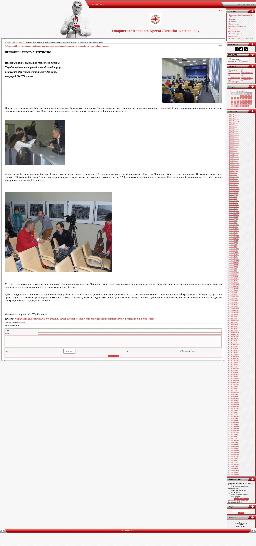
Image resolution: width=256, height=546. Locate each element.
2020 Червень (234, 326)
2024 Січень (233, 412)
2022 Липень (233, 376)
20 (235, 103)
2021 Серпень (234, 354)
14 (238, 101)
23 (244, 103)
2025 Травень (234, 444)
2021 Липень (233, 352)
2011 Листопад (234, 121)
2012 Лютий (233, 127)
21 (238, 103)
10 (247, 98)
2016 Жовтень (234, 239)
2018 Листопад (234, 288)
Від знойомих (235, 492)
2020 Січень (233, 316)
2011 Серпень (234, 115)
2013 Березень (234, 153)
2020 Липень (233, 328)
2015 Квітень (233, 203)
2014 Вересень (234, 189)
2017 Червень (234, 254)
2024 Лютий (233, 414)
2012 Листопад (234, 145)
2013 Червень (234, 159)
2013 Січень (233, 149)
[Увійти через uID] (237, 49)
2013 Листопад (234, 169)
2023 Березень (234, 392)
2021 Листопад (234, 360)
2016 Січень (233, 221)
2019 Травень (234, 300)
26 (232, 106)
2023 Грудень (233, 410)
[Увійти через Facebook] (241, 49)
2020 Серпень (234, 330)
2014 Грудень (233, 195)
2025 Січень (233, 436)
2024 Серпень (234, 426)
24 (247, 103)
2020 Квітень (233, 322)
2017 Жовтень (234, 262)
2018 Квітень (233, 274)
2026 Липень (233, 472)
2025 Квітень (233, 442)
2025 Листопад (234, 456)
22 (241, 103)
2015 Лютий (233, 199)
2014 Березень (234, 177)
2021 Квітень (233, 346)
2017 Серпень (234, 258)
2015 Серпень (234, 211)
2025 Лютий (233, 438)
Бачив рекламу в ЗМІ (238, 490)
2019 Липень (233, 304)
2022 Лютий (233, 366)
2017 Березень (234, 249)
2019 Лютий (233, 294)
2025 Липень (233, 448)
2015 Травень (234, 205)
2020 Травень (234, 324)
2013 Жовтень (234, 167)
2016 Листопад (234, 241)
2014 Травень (234, 181)
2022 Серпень (234, 378)
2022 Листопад (234, 384)
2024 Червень (234, 422)
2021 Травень (234, 348)
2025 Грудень (233, 458)
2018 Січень (233, 268)
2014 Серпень (234, 187)
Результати (232, 500)
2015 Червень (234, 207)
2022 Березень (234, 368)
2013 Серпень (234, 163)
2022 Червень (234, 374)
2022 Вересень (234, 380)
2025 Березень (234, 440)
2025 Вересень (234, 452)
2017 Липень (233, 256)
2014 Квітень (233, 179)
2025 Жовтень (234, 454)
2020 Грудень (233, 338)
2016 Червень (234, 231)
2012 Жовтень (234, 143)
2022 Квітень (233, 370)
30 (244, 106)
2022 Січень (233, 364)
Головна (7, 42)
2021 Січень (233, 340)
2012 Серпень (234, 139)
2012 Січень (233, 125)
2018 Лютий (233, 270)
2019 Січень (233, 292)
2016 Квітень (233, 227)
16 (244, 101)
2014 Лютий (233, 175)
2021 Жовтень (234, 358)
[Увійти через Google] (246, 49)
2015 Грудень (233, 219)
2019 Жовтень (234, 310)
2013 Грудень (233, 171)
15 (241, 101)
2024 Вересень (234, 428)
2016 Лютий (233, 223)
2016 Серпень (234, 235)
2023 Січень (233, 388)
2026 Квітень (233, 466)
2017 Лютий (233, 247)
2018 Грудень (233, 290)
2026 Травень (234, 468)
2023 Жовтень (234, 406)
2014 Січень (233, 173)
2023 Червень (234, 398)
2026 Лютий (233, 462)
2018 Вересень (234, 284)
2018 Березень (234, 272)
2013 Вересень (234, 165)
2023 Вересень (234, 404)
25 (250, 103)
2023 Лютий (233, 390)
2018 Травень (234, 276)
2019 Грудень (233, 314)
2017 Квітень (233, 250)
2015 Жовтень (234, 215)
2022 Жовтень (234, 382)
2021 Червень (234, 350)
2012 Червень (234, 135)
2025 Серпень (234, 450)
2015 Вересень (234, 213)
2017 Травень (234, 252)
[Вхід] (224, 10)
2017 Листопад (234, 264)
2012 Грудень (233, 147)
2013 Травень (234, 157)
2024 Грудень (233, 434)
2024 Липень (233, 424)
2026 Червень (234, 470)
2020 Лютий (233, 318)
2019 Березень (234, 296)
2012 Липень (233, 137)
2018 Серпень (234, 282)
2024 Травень (234, 420)
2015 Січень (233, 197)
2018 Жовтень (234, 286)
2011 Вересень (234, 117)
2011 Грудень (233, 123)
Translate (244, 61)
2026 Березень (234, 464)
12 (232, 101)
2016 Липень (233, 233)
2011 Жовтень (234, 119)
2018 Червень (234, 278)
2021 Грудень (233, 362)
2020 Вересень (234, 332)
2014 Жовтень (234, 191)
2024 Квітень (233, 418)
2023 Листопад (234, 408)
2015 (13, 42)
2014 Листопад (234, 193)
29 (241, 106)
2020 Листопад (234, 336)
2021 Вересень (234, 356)
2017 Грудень (233, 266)
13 (235, 101)
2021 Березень (234, 344)
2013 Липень (233, 161)
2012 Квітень (233, 131)
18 (250, 101)
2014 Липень (233, 185)
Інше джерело (236, 497)
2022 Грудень (233, 386)
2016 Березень (234, 225)
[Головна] (219, 10)
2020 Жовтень (234, 334)
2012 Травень (234, 133)
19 (232, 103)
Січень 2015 (241, 91)
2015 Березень (234, 201)
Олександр (22, 322)
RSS (104, 4)
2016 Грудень (233, 243)
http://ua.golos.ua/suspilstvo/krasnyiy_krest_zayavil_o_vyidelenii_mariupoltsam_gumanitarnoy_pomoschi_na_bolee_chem (85, 318)
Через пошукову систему (239, 494)
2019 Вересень (234, 308)
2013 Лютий (233, 151)
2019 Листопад (234, 312)
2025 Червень (234, 446)
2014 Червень (234, 183)
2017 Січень (233, 245)
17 (247, 101)
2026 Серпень (234, 474)
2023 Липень (233, 400)
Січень (18, 42)
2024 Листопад (234, 432)
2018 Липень (233, 280)
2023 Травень (234, 396)
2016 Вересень (234, 237)
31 (247, 106)
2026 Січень (233, 460)
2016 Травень (234, 229)
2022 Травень (234, 372)
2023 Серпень (234, 402)
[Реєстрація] (222, 10)
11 (250, 98)
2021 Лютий (233, 342)
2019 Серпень (234, 306)
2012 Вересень (234, 141)
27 (23, 42)
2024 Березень (234, 416)
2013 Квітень (233, 155)
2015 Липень (233, 209)
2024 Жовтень (234, 430)
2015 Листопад (234, 217)
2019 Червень (234, 302)
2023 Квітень (233, 394)
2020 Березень (234, 320)
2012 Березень (234, 129)
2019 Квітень (233, 298)
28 (238, 106)
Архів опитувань (242, 500)
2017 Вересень (234, 260)
